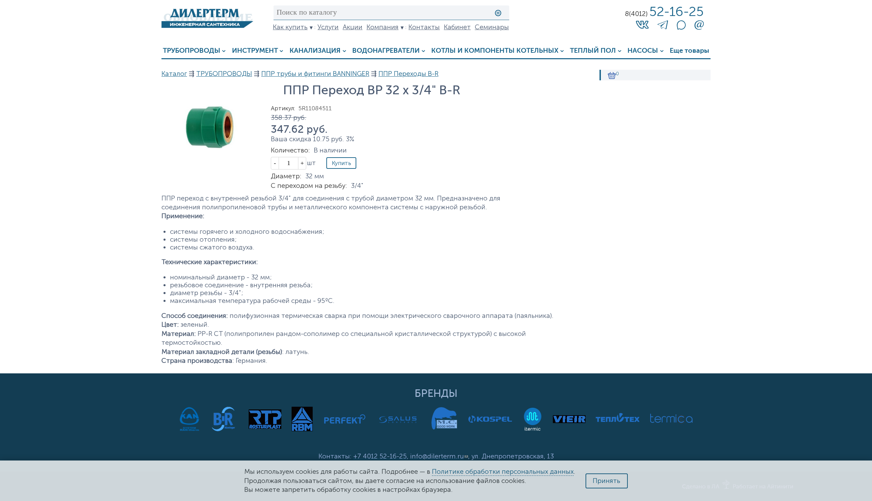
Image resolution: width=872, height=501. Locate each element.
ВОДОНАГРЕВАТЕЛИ (386, 51)
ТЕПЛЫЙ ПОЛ (593, 51)
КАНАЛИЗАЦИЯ (315, 51)
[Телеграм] (662, 26)
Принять (606, 481)
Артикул (283, 108)
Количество (290, 150)
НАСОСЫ (642, 51)
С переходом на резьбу (309, 186)
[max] (681, 27)
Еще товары (689, 51)
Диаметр (286, 176)
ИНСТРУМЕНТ (255, 51)
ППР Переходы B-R (408, 74)
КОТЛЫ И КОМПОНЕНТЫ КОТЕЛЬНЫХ (494, 51)
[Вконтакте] (642, 24)
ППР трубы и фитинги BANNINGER (315, 74)
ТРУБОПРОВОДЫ (191, 51)
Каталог (174, 74)
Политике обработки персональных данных (503, 471)
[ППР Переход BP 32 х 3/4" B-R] (207, 147)
